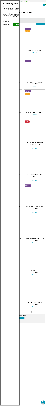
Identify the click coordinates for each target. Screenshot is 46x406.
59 (29, 312)
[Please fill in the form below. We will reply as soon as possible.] (43, 402)
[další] (31, 312)
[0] (44, 5)
